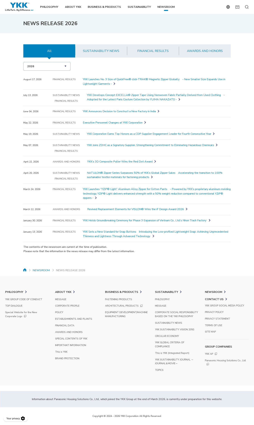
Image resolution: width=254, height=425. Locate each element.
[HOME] (24, 269)
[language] (228, 7)
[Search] (246, 7)
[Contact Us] (237, 7)
